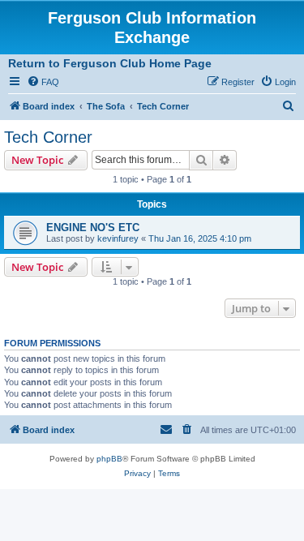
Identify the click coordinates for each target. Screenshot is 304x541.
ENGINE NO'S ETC (92, 227)
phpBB (109, 458)
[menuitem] (43, 82)
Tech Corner (48, 137)
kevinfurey (118, 238)
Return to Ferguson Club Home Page (110, 63)
